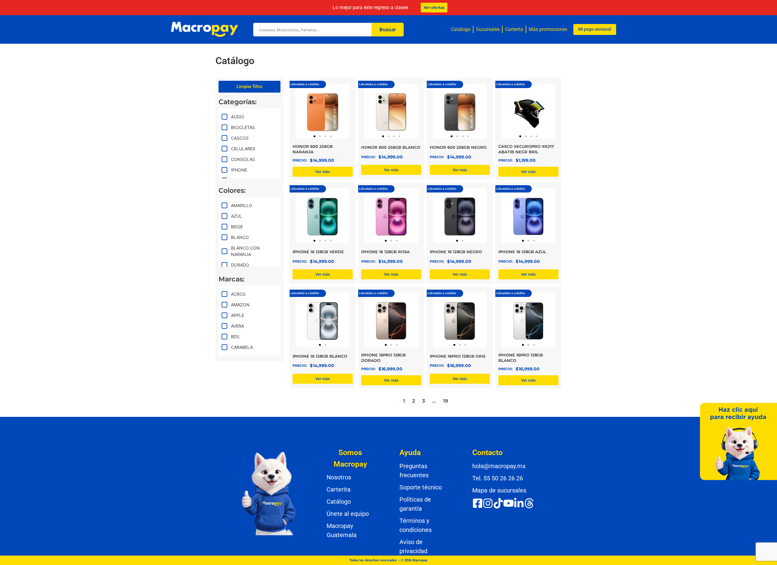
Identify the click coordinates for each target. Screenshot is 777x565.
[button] (314, 136)
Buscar (387, 29)
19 (445, 401)
